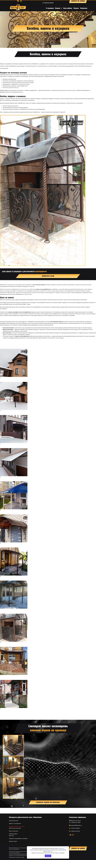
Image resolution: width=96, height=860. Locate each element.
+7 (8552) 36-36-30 (75, 831)
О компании (50, 8)
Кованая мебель (13, 833)
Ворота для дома (13, 831)
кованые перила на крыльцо (48, 730)
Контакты (83, 8)
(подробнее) (61, 848)
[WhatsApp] (73, 834)
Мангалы (11, 835)
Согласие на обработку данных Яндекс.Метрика (18, 853)
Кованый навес (4, 90)
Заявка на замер (78, 848)
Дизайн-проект (13, 841)
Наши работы (67, 8)
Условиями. (17, 852)
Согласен (48, 855)
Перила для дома (13, 820)
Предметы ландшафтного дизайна (18, 838)
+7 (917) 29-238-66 (48, 2)
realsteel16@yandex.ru (76, 825)
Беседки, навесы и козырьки (17, 826)
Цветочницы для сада (15, 828)
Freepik (22, 857)
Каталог (57, 8)
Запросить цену (48, 276)
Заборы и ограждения (15, 823)
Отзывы (76, 8)
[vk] (70, 834)
